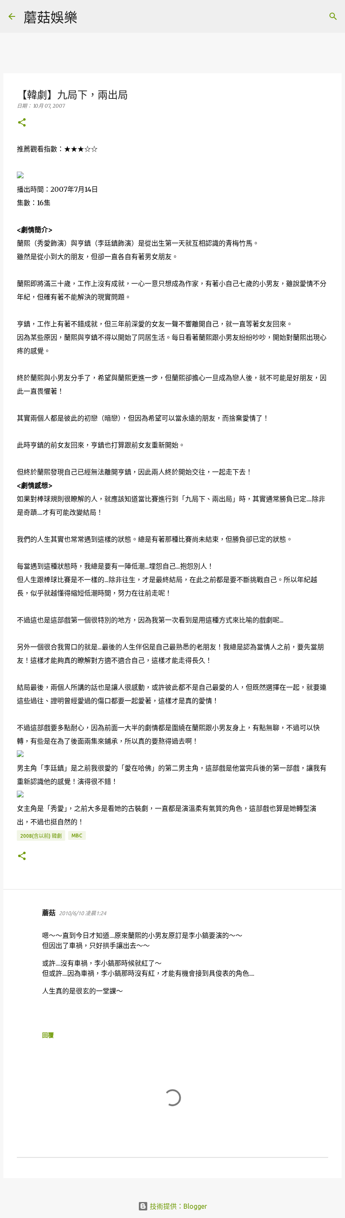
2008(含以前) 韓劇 (41, 836)
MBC (77, 835)
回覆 (48, 1035)
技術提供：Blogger (177, 1206)
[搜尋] (89, 16)
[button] (22, 123)
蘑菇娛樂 (50, 17)
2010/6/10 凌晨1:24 (82, 913)
